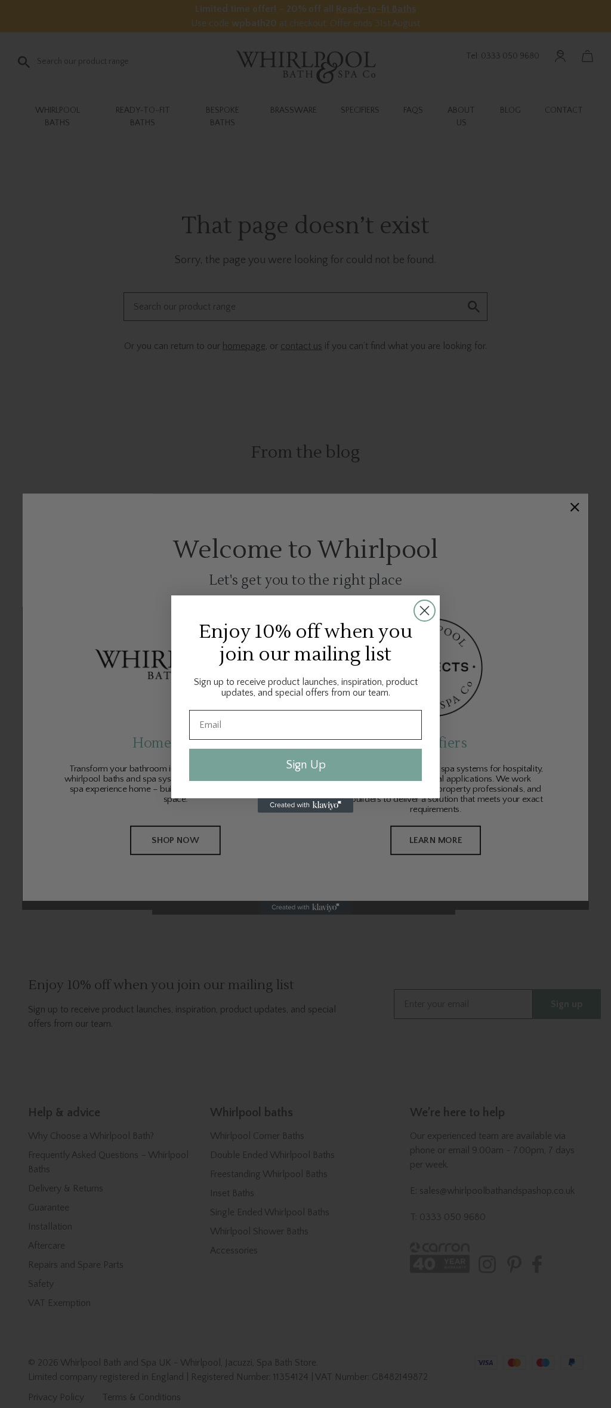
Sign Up (306, 764)
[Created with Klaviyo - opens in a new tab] (305, 805)
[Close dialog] (424, 610)
